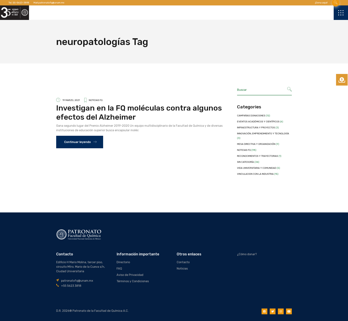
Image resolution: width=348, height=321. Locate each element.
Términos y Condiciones (133, 281)
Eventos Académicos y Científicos (258, 121)
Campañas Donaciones (251, 115)
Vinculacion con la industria (255, 174)
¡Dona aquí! (321, 2)
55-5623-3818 (21, 2)
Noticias (182, 268)
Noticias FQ (96, 100)
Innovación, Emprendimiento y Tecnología (263, 133)
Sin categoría (245, 162)
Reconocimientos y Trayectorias (257, 156)
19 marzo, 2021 (71, 100)
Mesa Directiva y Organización (256, 144)
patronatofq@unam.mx (51, 2)
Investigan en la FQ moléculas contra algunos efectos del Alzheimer (139, 112)
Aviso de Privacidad (130, 275)
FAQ (119, 268)
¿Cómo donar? (247, 254)
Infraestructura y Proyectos (256, 127)
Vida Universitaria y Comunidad (256, 168)
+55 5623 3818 (71, 285)
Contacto (183, 262)
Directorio (123, 262)
